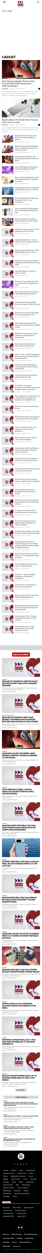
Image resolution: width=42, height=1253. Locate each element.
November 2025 (8, 1213)
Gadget (4, 78)
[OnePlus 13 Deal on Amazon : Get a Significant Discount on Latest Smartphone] (7, 430)
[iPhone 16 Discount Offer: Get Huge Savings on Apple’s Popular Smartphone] (7, 482)
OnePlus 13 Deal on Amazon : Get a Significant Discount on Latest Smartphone (26, 429)
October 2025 (21, 1213)
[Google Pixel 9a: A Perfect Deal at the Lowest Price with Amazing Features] (7, 461)
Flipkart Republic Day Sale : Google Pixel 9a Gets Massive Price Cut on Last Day (20, 863)
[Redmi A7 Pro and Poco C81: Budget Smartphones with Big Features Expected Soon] (7, 337)
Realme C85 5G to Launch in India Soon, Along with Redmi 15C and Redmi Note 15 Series (27, 502)
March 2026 (17, 1207)
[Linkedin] (21, 1164)
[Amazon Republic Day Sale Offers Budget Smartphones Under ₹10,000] (7, 222)
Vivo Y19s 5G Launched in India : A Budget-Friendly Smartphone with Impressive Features (25, 523)
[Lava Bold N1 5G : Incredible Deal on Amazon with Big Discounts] (7, 588)
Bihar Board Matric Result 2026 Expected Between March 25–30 (19, 1139)
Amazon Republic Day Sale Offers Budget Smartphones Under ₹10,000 (20, 971)
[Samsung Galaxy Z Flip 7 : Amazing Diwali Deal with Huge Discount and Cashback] (7, 619)
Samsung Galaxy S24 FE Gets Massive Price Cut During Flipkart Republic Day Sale (26, 210)
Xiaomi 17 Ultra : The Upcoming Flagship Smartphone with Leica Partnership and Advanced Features (27, 356)
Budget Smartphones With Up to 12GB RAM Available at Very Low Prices (19, 1078)
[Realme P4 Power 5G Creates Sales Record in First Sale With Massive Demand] (7, 139)
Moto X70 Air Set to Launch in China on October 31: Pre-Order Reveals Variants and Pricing (27, 555)
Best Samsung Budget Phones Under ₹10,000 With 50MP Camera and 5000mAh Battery (18, 83)
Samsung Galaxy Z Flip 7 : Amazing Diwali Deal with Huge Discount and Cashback (25, 618)
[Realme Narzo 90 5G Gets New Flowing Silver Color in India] (21, 108)
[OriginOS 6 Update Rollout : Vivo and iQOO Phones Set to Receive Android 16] (7, 243)
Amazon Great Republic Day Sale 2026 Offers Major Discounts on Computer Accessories (27, 179)
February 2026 (28, 1207)
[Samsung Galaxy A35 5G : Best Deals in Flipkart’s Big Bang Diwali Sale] (7, 598)
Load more (20, 1090)
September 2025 (8, 1216)
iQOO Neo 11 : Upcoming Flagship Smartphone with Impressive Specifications (25, 576)
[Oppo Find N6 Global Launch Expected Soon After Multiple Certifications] (7, 170)
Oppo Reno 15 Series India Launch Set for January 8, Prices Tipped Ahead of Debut (26, 283)
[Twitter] (18, 1164)
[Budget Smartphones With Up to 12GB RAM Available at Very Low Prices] (7, 253)
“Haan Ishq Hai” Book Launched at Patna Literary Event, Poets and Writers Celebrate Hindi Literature (21, 1104)
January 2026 (7, 1210)
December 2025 (20, 1210)
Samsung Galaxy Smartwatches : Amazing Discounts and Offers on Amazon (25, 491)
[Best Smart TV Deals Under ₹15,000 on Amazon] (7, 409)
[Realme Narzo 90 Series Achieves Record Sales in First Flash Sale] (7, 347)
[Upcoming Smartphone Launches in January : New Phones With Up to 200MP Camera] (7, 326)
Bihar (5, 1101)
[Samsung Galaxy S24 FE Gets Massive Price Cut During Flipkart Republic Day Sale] (7, 212)
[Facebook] (15, 1164)
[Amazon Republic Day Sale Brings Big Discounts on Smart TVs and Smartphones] (7, 201)
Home (4, 11)
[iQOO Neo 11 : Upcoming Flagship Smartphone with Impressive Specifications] (7, 577)
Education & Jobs (8, 715)
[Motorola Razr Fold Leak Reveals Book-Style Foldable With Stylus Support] (7, 295)
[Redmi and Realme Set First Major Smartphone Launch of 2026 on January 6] (7, 305)
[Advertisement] (21, 33)
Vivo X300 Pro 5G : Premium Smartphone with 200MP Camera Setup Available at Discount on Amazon (27, 387)
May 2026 (6, 1207)
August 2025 (21, 1216)
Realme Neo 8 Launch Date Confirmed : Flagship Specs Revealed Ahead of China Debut (27, 262)
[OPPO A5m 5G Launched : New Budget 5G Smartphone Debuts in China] (7, 316)
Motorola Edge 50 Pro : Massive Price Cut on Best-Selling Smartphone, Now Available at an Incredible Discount (27, 398)
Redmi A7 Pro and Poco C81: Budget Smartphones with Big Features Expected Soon (26, 335)
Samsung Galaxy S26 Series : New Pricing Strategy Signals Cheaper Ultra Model (26, 158)
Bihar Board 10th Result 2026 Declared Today (21, 1116)
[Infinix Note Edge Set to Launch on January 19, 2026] (7, 274)
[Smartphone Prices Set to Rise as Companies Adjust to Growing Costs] (7, 514)
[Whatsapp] (27, 1164)
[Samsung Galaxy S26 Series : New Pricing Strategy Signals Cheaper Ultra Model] (7, 160)
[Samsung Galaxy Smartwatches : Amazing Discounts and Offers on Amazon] (7, 493)
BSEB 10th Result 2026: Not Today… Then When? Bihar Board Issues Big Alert (19, 1127)
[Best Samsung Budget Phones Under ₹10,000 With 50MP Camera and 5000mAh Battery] (21, 69)
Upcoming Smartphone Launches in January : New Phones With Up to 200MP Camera (27, 325)
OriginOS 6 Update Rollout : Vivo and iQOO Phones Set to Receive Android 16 (19, 1042)
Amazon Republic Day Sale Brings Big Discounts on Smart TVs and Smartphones (26, 200)
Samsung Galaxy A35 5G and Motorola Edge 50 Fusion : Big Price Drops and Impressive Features (27, 450)
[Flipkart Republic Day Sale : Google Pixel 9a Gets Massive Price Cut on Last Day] (7, 191)
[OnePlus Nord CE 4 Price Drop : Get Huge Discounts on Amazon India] (7, 472)
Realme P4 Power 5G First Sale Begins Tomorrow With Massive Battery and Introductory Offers (26, 148)
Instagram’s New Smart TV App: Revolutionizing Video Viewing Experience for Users (24, 628)
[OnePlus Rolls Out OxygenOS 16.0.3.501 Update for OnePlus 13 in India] (7, 232)
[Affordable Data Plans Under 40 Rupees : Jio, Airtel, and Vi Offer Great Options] (7, 420)
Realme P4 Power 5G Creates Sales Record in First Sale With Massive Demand (26, 137)
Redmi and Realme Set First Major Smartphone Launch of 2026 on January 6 (27, 304)
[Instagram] (24, 1164)
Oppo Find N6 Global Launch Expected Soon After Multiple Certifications (18, 791)
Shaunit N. (5, 88)
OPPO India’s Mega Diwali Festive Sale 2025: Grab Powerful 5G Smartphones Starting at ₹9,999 (26, 607)
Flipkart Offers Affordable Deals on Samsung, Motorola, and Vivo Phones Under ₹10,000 (26, 366)
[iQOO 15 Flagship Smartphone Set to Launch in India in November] (7, 567)
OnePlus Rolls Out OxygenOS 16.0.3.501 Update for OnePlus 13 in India (19, 1005)
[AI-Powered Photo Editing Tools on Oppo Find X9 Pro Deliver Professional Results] (7, 534)
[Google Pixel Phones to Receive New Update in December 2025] (7, 378)
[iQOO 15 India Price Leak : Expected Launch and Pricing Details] (7, 441)
